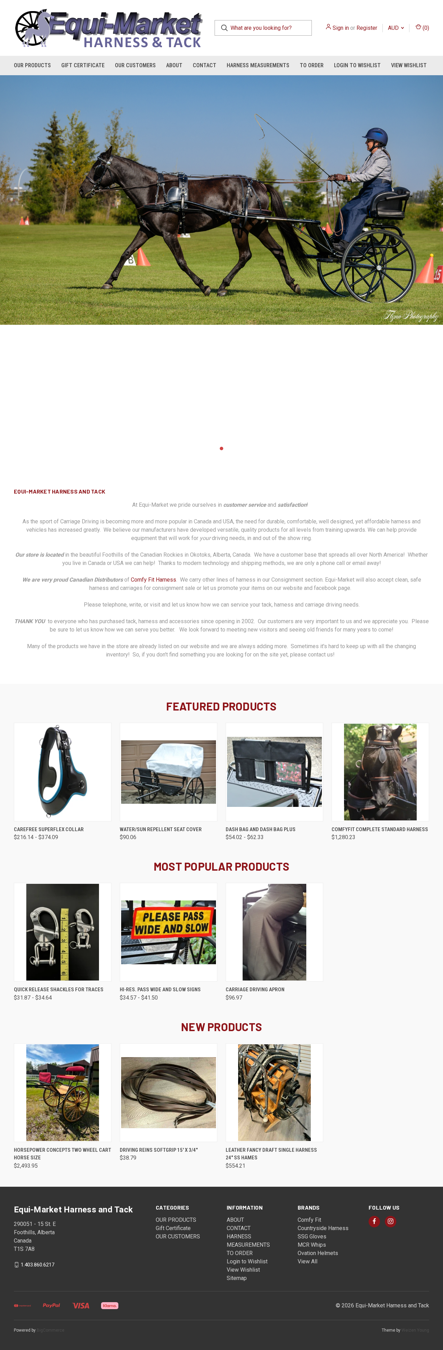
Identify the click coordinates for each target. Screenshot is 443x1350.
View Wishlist (409, 65)
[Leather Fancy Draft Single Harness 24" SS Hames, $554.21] (274, 1093)
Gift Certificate (83, 65)
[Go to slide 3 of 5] (6, 262)
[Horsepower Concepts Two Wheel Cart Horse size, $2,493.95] (62, 1093)
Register (366, 28)
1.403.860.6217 (37, 1264)
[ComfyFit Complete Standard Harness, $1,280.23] (380, 772)
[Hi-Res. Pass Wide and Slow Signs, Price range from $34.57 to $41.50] (168, 932)
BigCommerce (50, 1330)
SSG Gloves (312, 1236)
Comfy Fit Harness (153, 579)
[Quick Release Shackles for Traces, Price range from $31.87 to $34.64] (62, 932)
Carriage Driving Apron (255, 989)
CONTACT (204, 65)
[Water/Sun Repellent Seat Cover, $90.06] (168, 772)
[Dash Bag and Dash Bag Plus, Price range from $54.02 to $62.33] (274, 772)
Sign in (341, 28)
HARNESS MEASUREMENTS (258, 65)
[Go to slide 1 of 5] (207, 448)
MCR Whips (312, 1245)
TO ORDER (312, 65)
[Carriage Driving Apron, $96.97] (274, 932)
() (425, 28)
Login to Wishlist (357, 65)
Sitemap (237, 1278)
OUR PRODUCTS (32, 65)
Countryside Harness (323, 1228)
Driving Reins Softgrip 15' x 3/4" (159, 1150)
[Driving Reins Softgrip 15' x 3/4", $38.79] (168, 1093)
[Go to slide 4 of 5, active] (228, 448)
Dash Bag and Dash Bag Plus (261, 829)
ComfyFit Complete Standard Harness (380, 829)
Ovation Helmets (318, 1253)
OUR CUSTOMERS (135, 65)
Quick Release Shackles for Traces (58, 989)
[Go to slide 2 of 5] (214, 448)
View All (307, 1261)
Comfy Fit (309, 1220)
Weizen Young (415, 1330)
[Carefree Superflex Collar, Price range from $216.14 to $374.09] (62, 772)
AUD (394, 28)
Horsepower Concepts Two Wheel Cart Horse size (62, 1154)
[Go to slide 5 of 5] (437, 262)
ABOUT (174, 65)
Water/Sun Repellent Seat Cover (161, 829)
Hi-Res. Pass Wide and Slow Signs (160, 989)
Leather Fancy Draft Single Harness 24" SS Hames (271, 1154)
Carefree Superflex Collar (49, 829)
